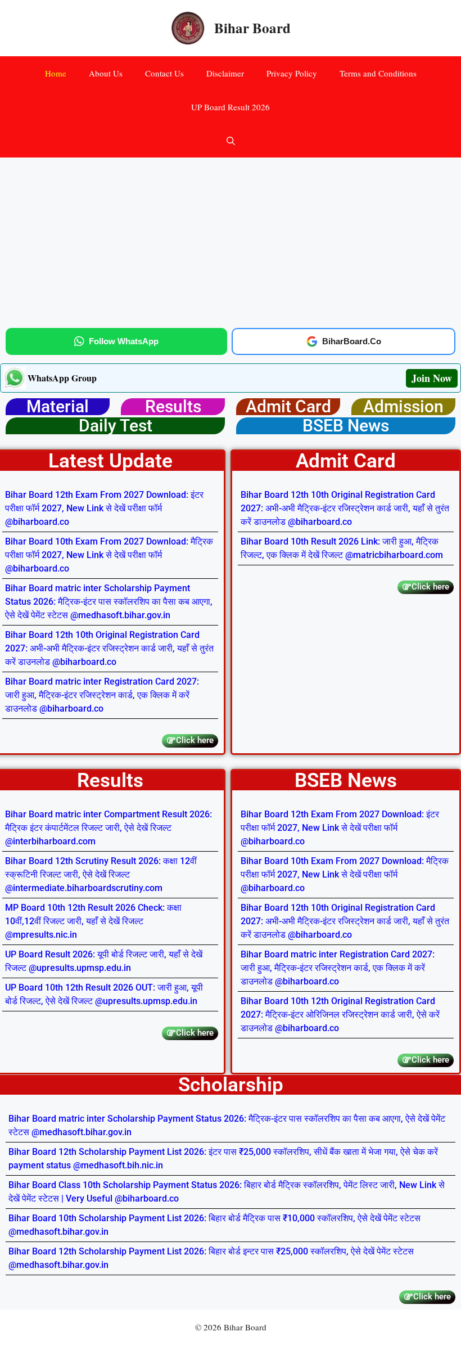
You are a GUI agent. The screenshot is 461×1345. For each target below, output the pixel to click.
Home (55, 73)
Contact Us (164, 73)
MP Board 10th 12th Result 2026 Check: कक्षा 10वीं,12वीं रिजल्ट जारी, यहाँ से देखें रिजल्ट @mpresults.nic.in (93, 921)
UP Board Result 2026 (230, 107)
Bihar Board (252, 27)
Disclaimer (225, 73)
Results (173, 406)
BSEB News (345, 425)
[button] (230, 141)
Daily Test (115, 425)
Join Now (432, 378)
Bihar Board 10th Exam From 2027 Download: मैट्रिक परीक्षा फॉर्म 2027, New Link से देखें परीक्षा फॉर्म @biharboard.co (109, 555)
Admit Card (288, 406)
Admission (403, 406)
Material (57, 406)
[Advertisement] (230, 241)
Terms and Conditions (378, 73)
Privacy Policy (291, 73)
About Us (106, 73)
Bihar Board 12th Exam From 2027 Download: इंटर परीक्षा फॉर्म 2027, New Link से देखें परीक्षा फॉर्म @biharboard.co (104, 508)
